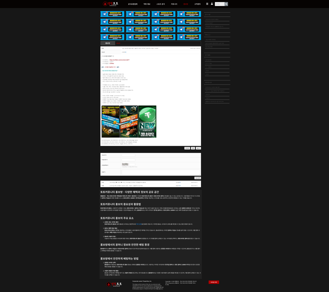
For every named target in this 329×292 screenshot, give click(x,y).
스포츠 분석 (161, 4)
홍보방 (185, 4)
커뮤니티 (174, 4)
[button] (147, 4)
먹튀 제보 (147, 4)
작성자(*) (104, 155)
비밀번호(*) (105, 159)
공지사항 (207, 14)
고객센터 (197, 4)
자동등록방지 (105, 165)
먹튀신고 (207, 35)
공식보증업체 (132, 4)
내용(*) (103, 172)
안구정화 (207, 55)
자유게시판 (208, 82)
